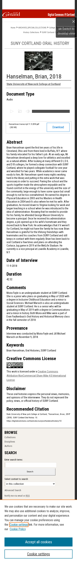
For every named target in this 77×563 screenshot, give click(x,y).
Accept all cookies (38, 542)
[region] (38, 531)
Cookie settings (19, 524)
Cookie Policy (18, 529)
